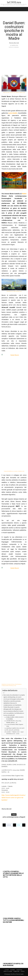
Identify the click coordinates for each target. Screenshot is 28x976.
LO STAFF (7, 969)
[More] (23, 825)
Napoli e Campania (14, 47)
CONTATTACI (19, 969)
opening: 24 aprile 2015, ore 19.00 (15, 728)
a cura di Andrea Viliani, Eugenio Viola (14, 725)
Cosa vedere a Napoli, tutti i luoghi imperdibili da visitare (13, 920)
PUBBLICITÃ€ (16, 971)
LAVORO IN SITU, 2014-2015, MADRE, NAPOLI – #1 (13, 721)
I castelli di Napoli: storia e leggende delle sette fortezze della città (13, 874)
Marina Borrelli (14, 43)
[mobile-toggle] (2, 9)
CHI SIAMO (12, 969)
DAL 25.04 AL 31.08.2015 (12, 730)
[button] (26, 9)
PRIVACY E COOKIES (8, 971)
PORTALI (22, 971)
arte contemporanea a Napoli (14, 817)
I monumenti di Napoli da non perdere (13, 964)
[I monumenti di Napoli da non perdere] (14, 943)
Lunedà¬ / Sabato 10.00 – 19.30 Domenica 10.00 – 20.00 (14, 732)
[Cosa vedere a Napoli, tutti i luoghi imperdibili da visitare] (14, 898)
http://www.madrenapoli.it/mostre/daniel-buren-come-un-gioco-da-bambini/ (14, 797)
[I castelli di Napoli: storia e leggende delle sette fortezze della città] (14, 850)
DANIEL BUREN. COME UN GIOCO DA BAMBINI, (15, 718)
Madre (24, 193)
